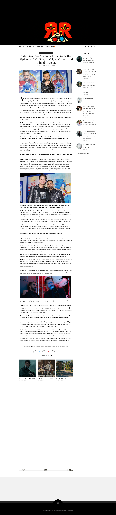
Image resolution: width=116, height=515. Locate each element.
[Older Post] (67, 472)
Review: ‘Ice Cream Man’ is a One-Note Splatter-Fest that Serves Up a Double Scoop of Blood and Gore (89, 123)
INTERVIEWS (31, 46)
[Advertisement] (40, 9)
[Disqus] (46, 405)
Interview (50, 52)
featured (42, 52)
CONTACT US (50, 46)
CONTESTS (40, 46)
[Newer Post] (24, 472)
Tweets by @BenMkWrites (82, 153)
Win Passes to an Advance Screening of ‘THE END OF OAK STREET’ (89, 146)
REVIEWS (22, 46)
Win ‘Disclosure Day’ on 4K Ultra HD (89, 99)
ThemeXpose (58, 513)
